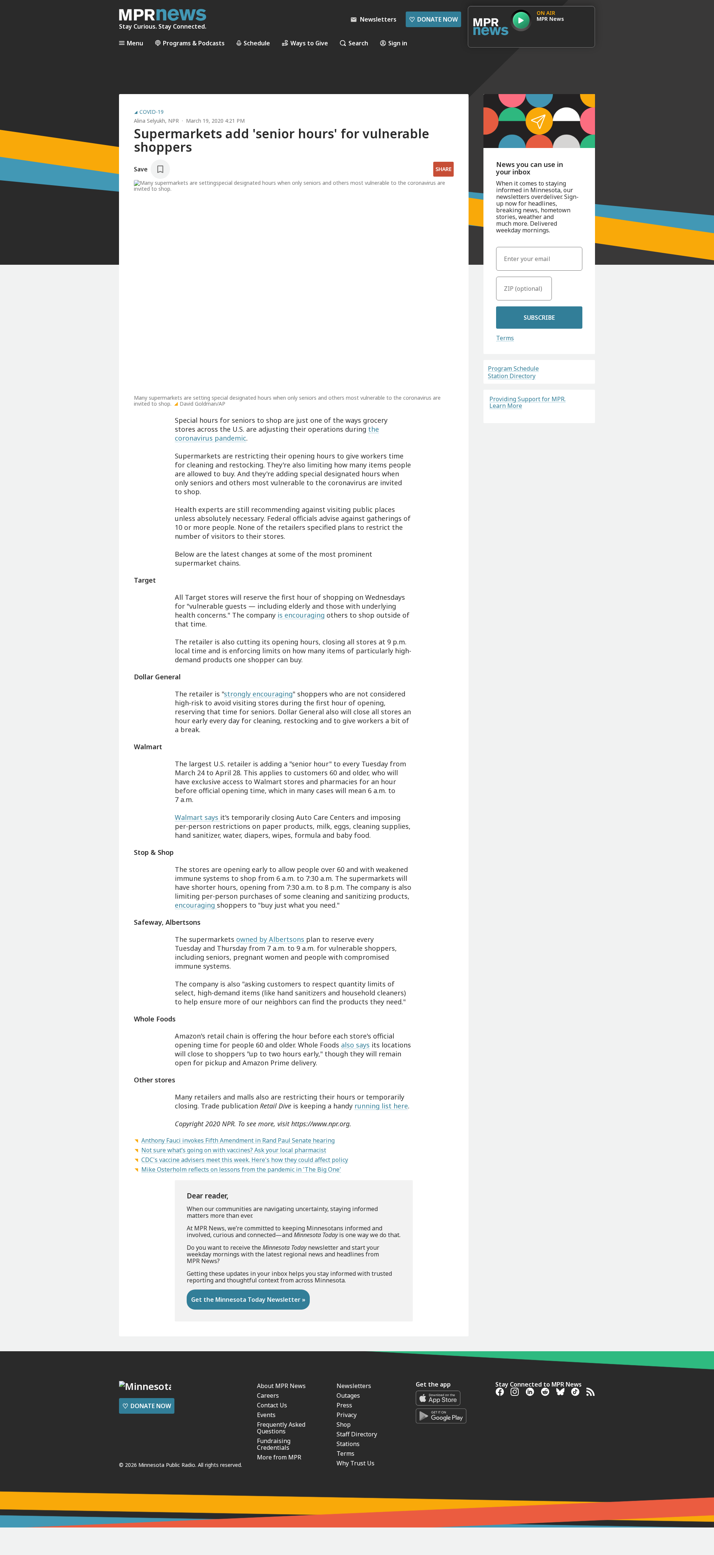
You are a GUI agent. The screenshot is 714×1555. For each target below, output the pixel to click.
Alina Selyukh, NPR (156, 120)
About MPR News (281, 1386)
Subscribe (539, 317)
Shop (344, 1424)
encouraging (196, 905)
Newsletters (354, 1386)
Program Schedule (513, 368)
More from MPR (279, 1457)
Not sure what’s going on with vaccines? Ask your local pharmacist (233, 1150)
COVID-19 (151, 112)
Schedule (257, 43)
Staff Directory (357, 1434)
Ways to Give (309, 43)
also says (355, 1044)
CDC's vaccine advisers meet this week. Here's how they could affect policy (244, 1160)
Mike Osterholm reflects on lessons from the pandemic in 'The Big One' (241, 1169)
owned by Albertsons (271, 939)
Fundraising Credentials (273, 1444)
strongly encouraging (258, 693)
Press (344, 1405)
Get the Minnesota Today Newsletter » (248, 1299)
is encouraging (301, 615)
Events (266, 1415)
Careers (268, 1395)
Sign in (397, 43)
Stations (348, 1444)
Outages (348, 1395)
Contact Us (272, 1405)
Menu (135, 43)
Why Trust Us (355, 1463)
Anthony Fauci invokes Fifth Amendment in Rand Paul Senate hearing (238, 1140)
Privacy (347, 1415)
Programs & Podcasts (194, 43)
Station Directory (512, 376)
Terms (505, 338)
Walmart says (197, 817)
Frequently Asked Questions (281, 1427)
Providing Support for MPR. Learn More (527, 402)
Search (358, 43)
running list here (381, 1105)
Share (443, 169)
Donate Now (433, 19)
